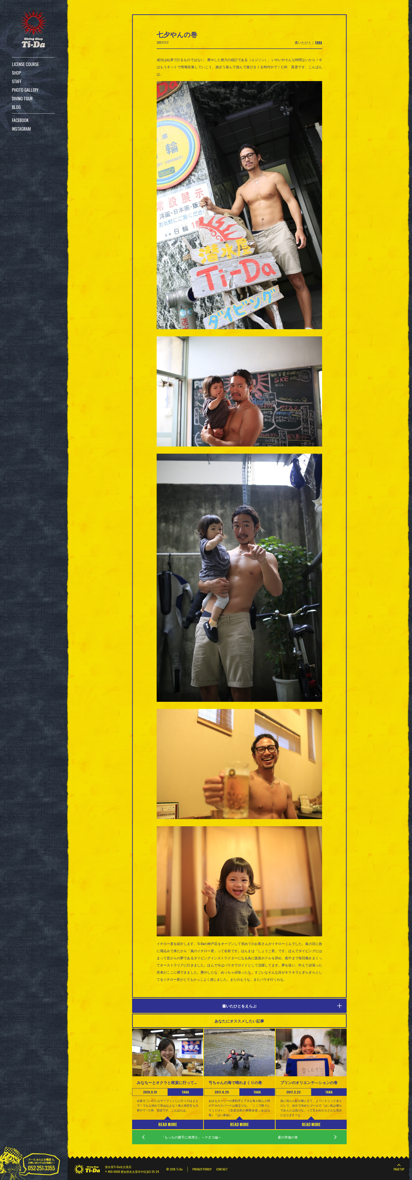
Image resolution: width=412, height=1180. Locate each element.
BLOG (16, 107)
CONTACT (222, 1169)
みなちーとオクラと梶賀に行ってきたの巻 (167, 1082)
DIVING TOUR (22, 98)
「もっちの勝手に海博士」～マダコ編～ (191, 1136)
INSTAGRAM (21, 128)
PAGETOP (399, 1169)
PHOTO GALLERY (25, 89)
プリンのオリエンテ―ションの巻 (309, 1082)
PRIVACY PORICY (201, 1169)
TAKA (318, 42)
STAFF (16, 81)
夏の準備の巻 (288, 1136)
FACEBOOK (20, 120)
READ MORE (167, 1124)
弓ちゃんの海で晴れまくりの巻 (235, 1082)
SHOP (16, 72)
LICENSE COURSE (25, 64)
